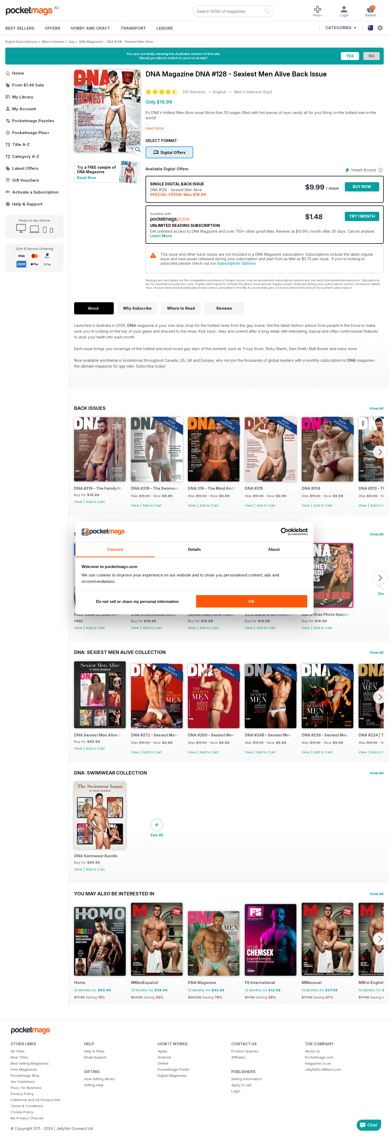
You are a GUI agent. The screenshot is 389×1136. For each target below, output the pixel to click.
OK (251, 601)
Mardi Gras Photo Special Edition (326, 614)
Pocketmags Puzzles (33, 120)
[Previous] (78, 452)
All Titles (18, 1051)
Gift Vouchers (25, 180)
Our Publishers (23, 1081)
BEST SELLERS (19, 28)
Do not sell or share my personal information (137, 601)
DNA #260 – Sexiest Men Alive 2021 (212, 735)
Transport (133, 28)
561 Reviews (194, 92)
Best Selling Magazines (30, 1063)
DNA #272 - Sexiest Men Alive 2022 (155, 735)
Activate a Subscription (35, 192)
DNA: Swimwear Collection (110, 772)
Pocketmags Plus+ (30, 132)
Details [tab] (194, 549)
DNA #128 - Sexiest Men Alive (130, 42)
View (78, 502)
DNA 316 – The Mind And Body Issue (212, 488)
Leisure (164, 28)
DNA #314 (311, 488)
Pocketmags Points (173, 1069)
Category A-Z (25, 156)
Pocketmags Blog (25, 1075)
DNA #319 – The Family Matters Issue (98, 488)
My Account (24, 108)
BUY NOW (362, 186)
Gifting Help (93, 1085)
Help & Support (27, 204)
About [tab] (274, 549)
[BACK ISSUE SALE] (157, 480)
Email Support (95, 1057)
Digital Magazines (172, 1075)
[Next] (379, 452)
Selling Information (246, 1079)
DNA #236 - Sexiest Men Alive (326, 735)
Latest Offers (25, 168)
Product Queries (244, 1051)
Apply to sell (241, 1085)
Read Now (86, 177)
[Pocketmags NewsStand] (31, 10)
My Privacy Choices (27, 1118)
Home (18, 73)
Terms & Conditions (27, 1106)
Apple (162, 1051)
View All (377, 408)
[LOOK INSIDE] (107, 151)
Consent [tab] (115, 549)
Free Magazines (24, 1069)
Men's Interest (53, 42)
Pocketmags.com (319, 1057)
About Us (312, 1051)
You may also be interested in (114, 893)
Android (164, 1057)
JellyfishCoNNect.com (323, 1069)
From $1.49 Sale (28, 85)
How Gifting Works (99, 1079)
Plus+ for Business (26, 1087)
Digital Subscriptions (21, 42)
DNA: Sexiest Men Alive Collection (120, 652)
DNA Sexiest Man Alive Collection (98, 735)
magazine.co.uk (318, 1063)
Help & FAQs (94, 1051)
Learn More (161, 235)
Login (235, 1091)
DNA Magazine (90, 42)
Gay (72, 42)
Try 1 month (362, 216)
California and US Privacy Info (35, 1100)
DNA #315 (254, 488)
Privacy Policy (22, 1094)
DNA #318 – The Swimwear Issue (155, 488)
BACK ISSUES (90, 408)
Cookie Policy (22, 1112)
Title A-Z (21, 144)
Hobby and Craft (90, 28)
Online (163, 1063)
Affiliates (238, 1057)
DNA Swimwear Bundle (96, 856)
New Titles (19, 1057)
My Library (22, 96)
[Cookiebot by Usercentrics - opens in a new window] (284, 532)
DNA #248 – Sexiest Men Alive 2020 (269, 735)
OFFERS (52, 28)
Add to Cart (95, 502)
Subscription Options (236, 263)
